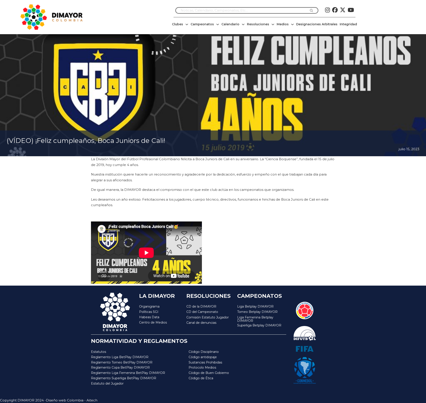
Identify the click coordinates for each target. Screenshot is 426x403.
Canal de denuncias (201, 323)
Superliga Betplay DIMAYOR (259, 325)
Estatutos (98, 352)
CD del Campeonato (202, 312)
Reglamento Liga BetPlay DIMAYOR (119, 357)
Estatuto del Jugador (107, 383)
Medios (283, 24)
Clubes (177, 24)
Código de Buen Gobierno (209, 373)
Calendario (230, 24)
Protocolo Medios (202, 367)
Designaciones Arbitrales (316, 24)
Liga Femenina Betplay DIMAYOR (255, 319)
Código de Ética (201, 378)
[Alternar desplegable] (186, 24)
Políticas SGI (148, 312)
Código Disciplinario (204, 352)
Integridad (348, 24)
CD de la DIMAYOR (201, 306)
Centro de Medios (153, 322)
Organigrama (149, 306)
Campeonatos (202, 24)
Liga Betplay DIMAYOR (255, 306)
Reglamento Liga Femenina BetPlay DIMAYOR (128, 373)
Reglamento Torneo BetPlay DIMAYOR (121, 362)
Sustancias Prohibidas (205, 362)
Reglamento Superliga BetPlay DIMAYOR (123, 378)
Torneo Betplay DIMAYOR (257, 312)
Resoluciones (258, 24)
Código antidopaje (203, 357)
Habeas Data (149, 317)
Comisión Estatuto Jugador (207, 317)
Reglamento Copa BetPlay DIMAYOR (120, 367)
